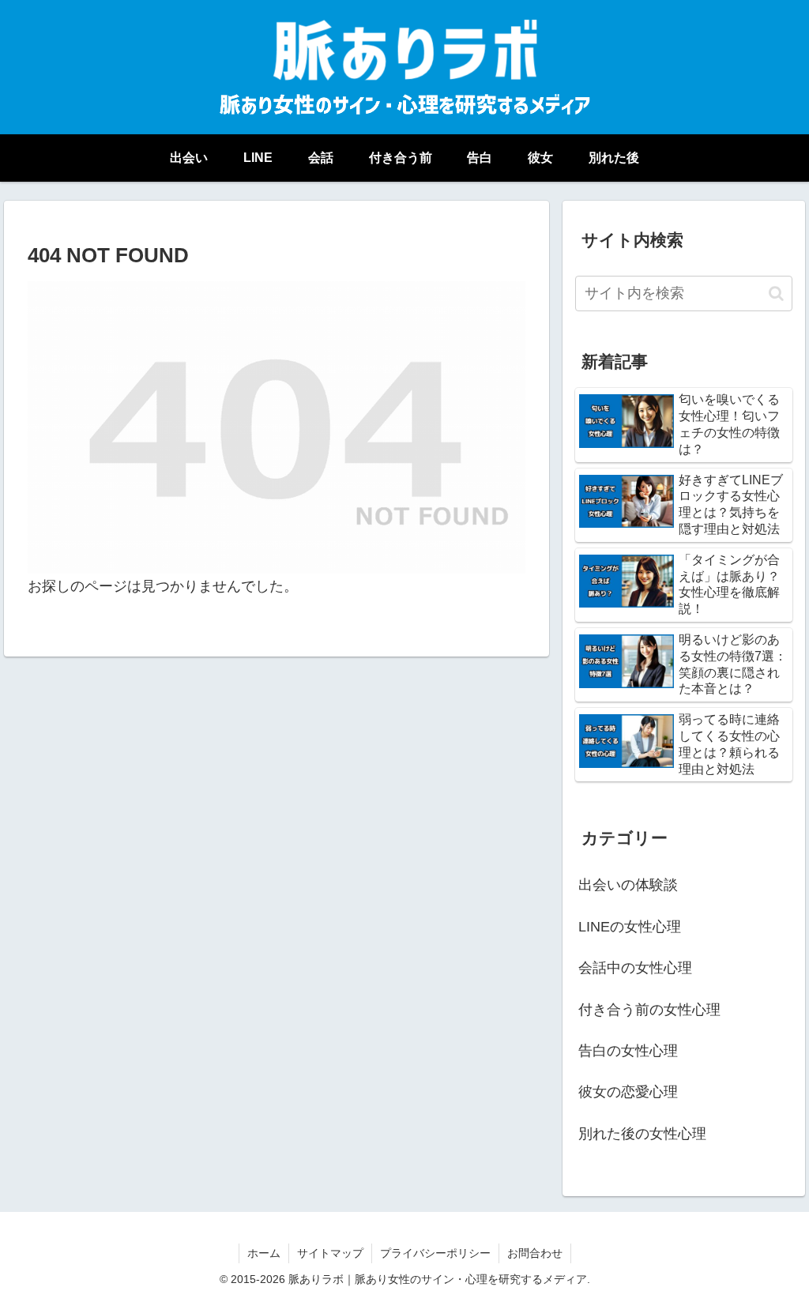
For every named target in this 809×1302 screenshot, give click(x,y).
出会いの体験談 (628, 885)
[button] (776, 293)
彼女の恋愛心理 (628, 1092)
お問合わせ (535, 1253)
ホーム (263, 1253)
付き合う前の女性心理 (649, 1010)
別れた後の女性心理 (642, 1134)
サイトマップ (330, 1253)
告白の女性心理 (628, 1051)
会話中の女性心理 (635, 968)
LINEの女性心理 (629, 927)
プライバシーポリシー (435, 1253)
